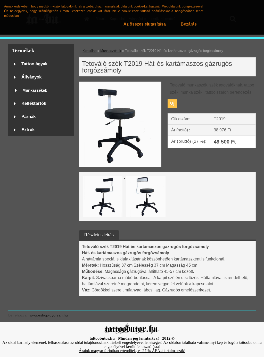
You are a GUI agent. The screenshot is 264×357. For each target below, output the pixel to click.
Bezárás (189, 24)
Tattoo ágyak (34, 63)
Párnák (28, 116)
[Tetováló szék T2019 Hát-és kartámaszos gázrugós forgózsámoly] (120, 84)
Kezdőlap (89, 51)
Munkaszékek (34, 90)
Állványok (31, 77)
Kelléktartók (33, 103)
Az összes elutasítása (144, 24)
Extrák (28, 129)
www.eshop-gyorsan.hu (49, 315)
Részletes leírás (99, 235)
